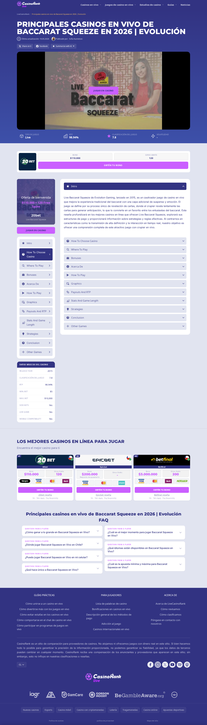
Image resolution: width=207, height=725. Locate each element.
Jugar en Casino (103, 90)
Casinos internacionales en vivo (111, 629)
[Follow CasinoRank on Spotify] (180, 665)
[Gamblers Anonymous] (51, 695)
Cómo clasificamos (170, 614)
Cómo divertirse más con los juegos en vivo (44, 609)
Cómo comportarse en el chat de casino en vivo (44, 620)
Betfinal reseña (162, 494)
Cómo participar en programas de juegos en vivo (42, 627)
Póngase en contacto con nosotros (165, 621)
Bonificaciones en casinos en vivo (111, 609)
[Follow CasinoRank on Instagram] (158, 665)
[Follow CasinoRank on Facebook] (150, 665)
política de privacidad (105, 721)
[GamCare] (72, 695)
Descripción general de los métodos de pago (108, 616)
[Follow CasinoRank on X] (165, 665)
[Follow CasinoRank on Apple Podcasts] (187, 665)
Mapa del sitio (152, 721)
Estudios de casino (150, 4)
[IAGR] (35, 695)
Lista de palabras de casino (111, 603)
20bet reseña (45, 494)
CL (20, 664)
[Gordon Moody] (99, 695)
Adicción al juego (111, 623)
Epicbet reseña (103, 494)
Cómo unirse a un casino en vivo (44, 603)
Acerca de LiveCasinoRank (171, 603)
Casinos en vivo (89, 4)
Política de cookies (56, 721)
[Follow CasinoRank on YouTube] (172, 665)
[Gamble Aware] (140, 695)
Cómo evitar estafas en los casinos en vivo (44, 614)
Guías (171, 4)
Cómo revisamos (170, 609)
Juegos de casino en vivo (119, 4)
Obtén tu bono (113, 165)
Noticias (185, 4)
